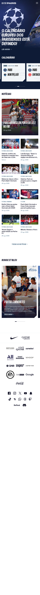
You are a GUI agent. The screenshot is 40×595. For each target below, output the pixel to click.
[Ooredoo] (30, 348)
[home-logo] (9, 3)
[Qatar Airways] (26, 337)
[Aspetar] (30, 365)
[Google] (30, 375)
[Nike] (14, 337)
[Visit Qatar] (20, 348)
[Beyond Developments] (10, 348)
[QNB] (10, 365)
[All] (10, 357)
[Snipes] (20, 365)
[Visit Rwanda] (20, 357)
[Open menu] (37, 3)
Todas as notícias (19, 244)
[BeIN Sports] (20, 375)
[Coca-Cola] (20, 383)
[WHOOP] (30, 357)
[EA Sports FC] (10, 375)
